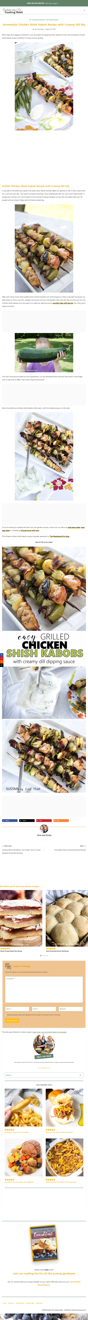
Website (63, 1009)
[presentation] (21, 918)
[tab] (40, 955)
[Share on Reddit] (1, 662)
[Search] (80, 1075)
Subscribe (39, 1303)
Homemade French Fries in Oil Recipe (16, 1132)
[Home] (30, 19)
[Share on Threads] (1, 665)
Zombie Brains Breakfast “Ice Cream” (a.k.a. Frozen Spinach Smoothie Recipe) (21, 849)
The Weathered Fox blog (59, 536)
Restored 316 (82, 1310)
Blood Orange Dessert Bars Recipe (11, 951)
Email (35, 1009)
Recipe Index (30, 1303)
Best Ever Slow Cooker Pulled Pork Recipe (59, 1132)
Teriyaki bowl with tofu (30, 530)
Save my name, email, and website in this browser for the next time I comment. (34, 1015)
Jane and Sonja (39, 29)
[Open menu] (84, 10)
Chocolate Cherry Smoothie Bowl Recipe (70, 848)
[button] (1, 949)
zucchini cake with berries (63, 303)
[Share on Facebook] (1, 655)
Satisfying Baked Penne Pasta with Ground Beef (61, 1182)
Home (5, 1303)
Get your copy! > (43, 3)
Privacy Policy (20, 1303)
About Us (11, 1303)
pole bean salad (74, 527)
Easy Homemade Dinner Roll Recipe (57, 951)
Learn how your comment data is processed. (49, 1032)
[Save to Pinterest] (1, 658)
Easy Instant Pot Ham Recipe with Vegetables (19, 1182)
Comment (10, 979)
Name (9, 1009)
